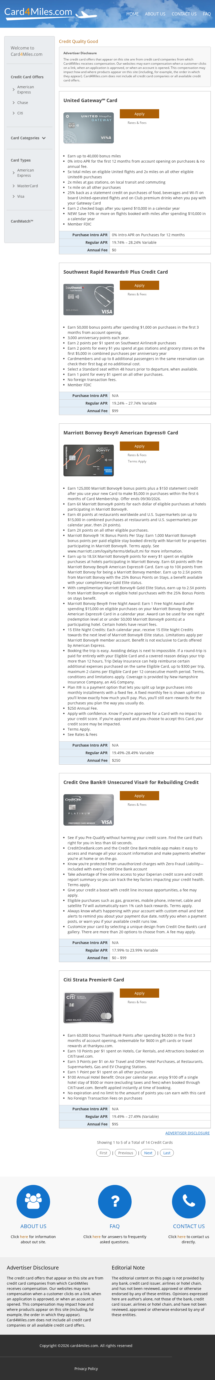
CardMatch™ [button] (22, 221)
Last (166, 1152)
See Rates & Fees (82, 734)
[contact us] (189, 1201)
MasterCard (27, 185)
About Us (155, 14)
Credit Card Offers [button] (27, 76)
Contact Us (184, 14)
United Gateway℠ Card (90, 100)
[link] (29, 138)
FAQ (207, 14)
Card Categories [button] (25, 137)
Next (148, 1152)
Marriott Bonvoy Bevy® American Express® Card (120, 432)
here (24, 1236)
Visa (20, 196)
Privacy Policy (86, 1368)
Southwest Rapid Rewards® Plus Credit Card (115, 272)
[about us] (33, 1201)
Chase (22, 102)
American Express (25, 89)
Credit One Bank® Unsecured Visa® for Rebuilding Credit (131, 782)
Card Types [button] (21, 160)
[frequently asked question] (115, 1201)
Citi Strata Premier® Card (93, 979)
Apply (139, 113)
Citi (20, 113)
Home (132, 14)
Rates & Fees (137, 122)
